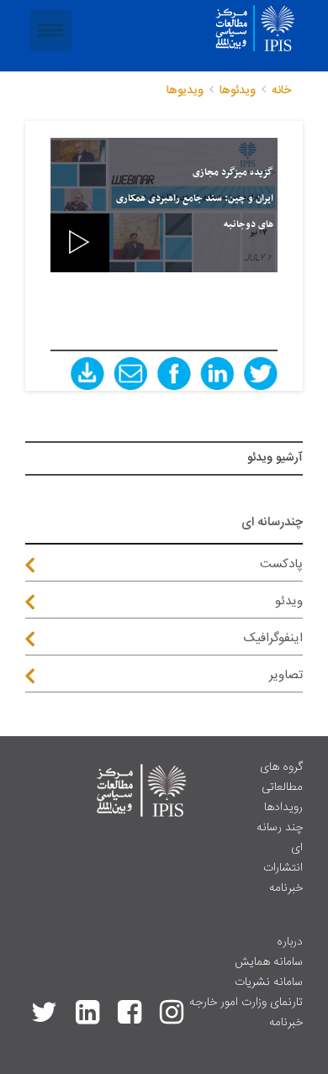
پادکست (281, 564)
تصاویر (286, 675)
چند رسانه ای (280, 838)
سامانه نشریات (269, 982)
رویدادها (283, 808)
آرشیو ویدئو (275, 458)
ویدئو (289, 601)
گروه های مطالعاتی (281, 777)
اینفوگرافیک (273, 638)
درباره (290, 942)
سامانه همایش (269, 962)
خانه (281, 91)
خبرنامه (286, 888)
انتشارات (283, 868)
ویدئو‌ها (238, 91)
